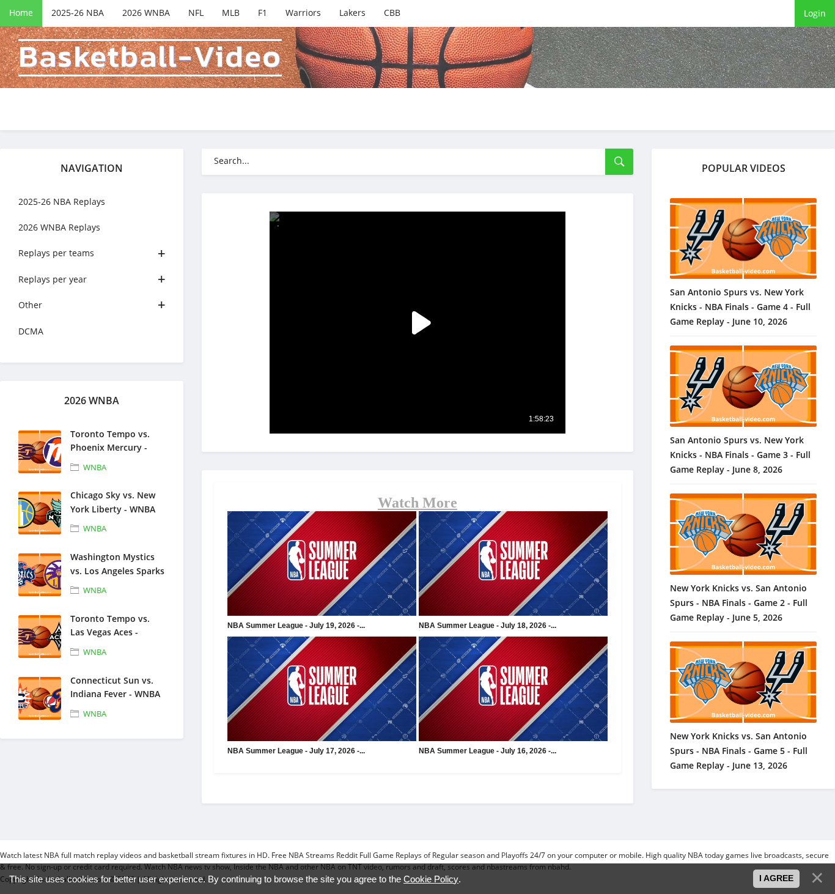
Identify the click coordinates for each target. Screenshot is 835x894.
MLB (231, 12)
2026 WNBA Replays (59, 227)
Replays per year (52, 279)
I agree (776, 878)
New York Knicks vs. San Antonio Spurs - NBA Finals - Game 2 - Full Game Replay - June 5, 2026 (738, 602)
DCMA (30, 331)
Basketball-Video (150, 57)
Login (815, 13)
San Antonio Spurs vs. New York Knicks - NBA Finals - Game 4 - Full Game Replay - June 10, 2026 (740, 306)
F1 (262, 12)
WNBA (94, 467)
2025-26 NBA (77, 12)
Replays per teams (56, 253)
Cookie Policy (430, 879)
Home (21, 12)
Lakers (352, 12)
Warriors (303, 12)
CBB (392, 12)
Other (30, 305)
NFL (196, 12)
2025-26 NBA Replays (61, 201)
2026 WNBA (146, 12)
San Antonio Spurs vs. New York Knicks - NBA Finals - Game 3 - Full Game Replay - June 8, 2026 (740, 454)
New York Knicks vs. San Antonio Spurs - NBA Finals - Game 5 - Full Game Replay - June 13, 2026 (738, 750)
